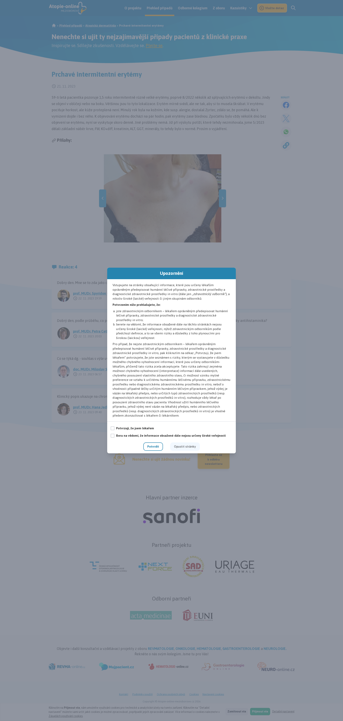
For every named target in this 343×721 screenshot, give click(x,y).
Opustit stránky (185, 446)
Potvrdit (153, 446)
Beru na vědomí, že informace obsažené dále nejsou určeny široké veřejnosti (171, 435)
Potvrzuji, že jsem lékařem (135, 428)
